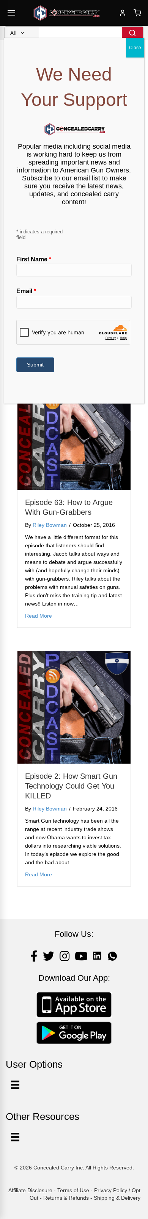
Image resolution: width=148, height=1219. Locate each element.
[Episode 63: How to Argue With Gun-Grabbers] (74, 433)
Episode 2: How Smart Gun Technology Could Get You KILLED (71, 786)
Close (135, 47)
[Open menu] (11, 13)
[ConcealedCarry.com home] (67, 13)
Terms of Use (73, 1190)
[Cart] (137, 13)
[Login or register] (122, 13)
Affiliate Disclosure (30, 1190)
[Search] (132, 33)
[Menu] (15, 1136)
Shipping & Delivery (117, 1198)
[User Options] (15, 1084)
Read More (38, 615)
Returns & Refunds (66, 1198)
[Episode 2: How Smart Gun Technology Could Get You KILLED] (74, 707)
